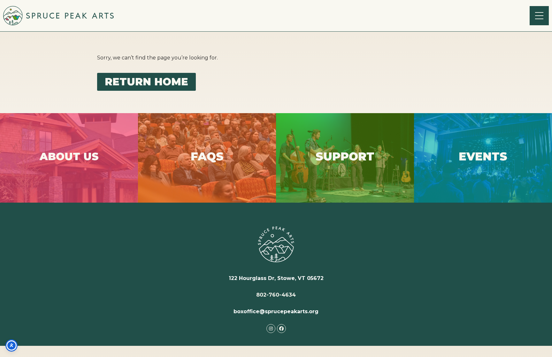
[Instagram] (270, 328)
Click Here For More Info (69, 167)
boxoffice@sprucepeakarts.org (276, 311)
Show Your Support (345, 167)
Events (483, 163)
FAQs (207, 168)
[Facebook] (281, 328)
